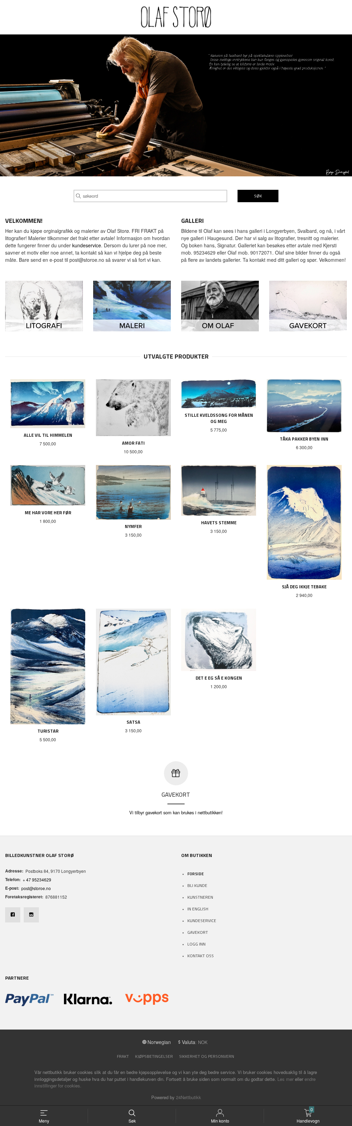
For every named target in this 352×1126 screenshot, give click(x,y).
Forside (195, 873)
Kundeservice (201, 920)
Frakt (123, 1056)
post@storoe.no (36, 888)
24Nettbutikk (188, 1097)
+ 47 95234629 (37, 879)
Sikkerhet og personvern (206, 1056)
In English (197, 909)
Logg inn (196, 944)
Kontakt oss (200, 955)
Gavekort (197, 932)
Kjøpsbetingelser (154, 1056)
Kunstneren (200, 897)
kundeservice (86, 245)
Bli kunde (197, 885)
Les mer (285, 1079)
